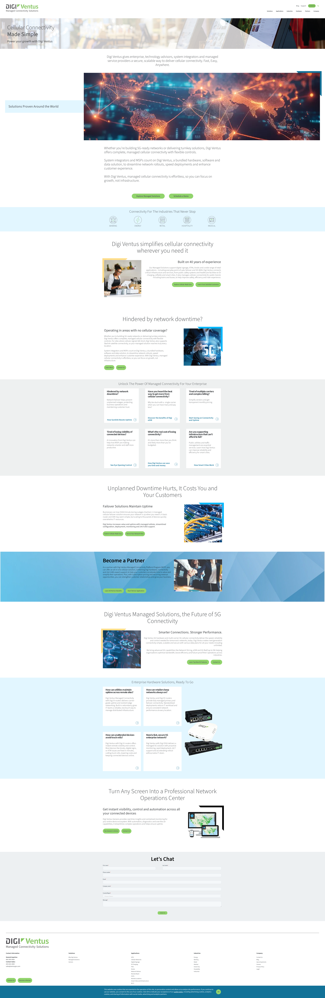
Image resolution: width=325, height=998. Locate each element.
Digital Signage (135, 962)
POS (132, 967)
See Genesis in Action (111, 831)
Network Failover (136, 971)
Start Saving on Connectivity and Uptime (201, 419)
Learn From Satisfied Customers (208, 284)
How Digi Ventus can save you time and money (159, 464)
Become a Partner (25, 980)
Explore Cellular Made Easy (183, 284)
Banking (196, 960)
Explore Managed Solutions (148, 196)
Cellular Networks (136, 960)
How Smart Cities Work (204, 465)
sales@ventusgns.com (13, 966)
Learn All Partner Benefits (113, 591)
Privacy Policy (260, 967)
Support (303, 6)
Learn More (109, 367)
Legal (257, 969)
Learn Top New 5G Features (198, 662)
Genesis (71, 962)
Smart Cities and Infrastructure (140, 981)
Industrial (196, 971)
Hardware (299, 11)
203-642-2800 (10, 964)
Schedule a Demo (181, 196)
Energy (196, 957)
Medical (196, 964)
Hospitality (197, 969)
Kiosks (133, 969)
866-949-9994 (10, 959)
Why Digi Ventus (73, 957)
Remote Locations (136, 978)
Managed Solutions (74, 960)
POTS (132, 976)
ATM (132, 957)
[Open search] (318, 6)
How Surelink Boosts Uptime (119, 419)
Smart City (197, 967)
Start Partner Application (136, 591)
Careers (258, 964)
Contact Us (312, 6)
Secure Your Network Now (135, 534)
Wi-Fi (132, 983)
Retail (195, 962)
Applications (279, 11)
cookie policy (178, 992)
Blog (297, 6)
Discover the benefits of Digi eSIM (160, 419)
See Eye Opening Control (121, 465)
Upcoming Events (261, 962)
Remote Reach (135, 974)
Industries (290, 11)
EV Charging (134, 964)
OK (218, 992)
